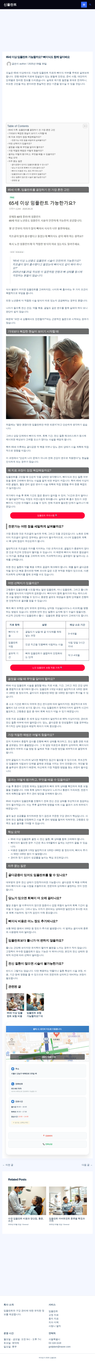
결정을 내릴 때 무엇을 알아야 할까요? (26, 147)
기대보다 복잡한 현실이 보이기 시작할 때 (27, 133)
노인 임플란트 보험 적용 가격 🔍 (47, 668)
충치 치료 (54, 1318)
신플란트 (10, 4)
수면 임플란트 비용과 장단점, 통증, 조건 (26, 1219)
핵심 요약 (12, 158)
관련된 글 (16, 180)
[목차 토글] (84, 126)
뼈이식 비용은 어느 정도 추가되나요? (27, 171)
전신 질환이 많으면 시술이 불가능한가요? (29, 177)
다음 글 (87, 1165)
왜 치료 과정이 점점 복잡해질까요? (24, 137)
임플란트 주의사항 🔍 (47, 515)
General (25, 1224)
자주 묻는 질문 (15, 161)
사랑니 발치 (55, 1326)
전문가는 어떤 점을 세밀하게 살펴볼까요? (29, 140)
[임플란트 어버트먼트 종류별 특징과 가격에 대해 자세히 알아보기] (68, 1200)
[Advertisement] (47, 34)
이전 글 (8, 1165)
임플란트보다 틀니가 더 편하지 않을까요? (29, 174)
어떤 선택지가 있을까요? (20, 143)
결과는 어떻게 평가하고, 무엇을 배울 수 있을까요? (31, 154)
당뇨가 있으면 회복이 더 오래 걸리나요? (28, 168)
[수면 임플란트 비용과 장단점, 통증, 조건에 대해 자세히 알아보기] (27, 1200)
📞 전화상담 (47, 1144)
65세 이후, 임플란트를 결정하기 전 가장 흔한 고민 (31, 130)
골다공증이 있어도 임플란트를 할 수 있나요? (30, 164)
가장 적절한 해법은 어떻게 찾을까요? (25, 150)
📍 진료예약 (47, 1136)
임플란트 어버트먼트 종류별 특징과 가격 (67, 1219)
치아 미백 (54, 1322)
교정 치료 (54, 1315)
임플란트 (53, 1311)
